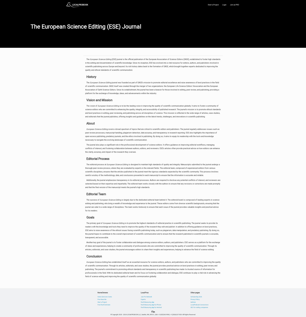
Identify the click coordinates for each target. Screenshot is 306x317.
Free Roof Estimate (104, 305)
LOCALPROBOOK (80, 4)
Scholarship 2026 (196, 297)
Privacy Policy (195, 299)
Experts (143, 299)
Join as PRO (234, 5)
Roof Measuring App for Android (151, 307)
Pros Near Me (102, 299)
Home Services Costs (105, 297)
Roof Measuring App (147, 302)
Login (224, 5)
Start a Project (213, 5)
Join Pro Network (146, 297)
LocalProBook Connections (199, 305)
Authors (193, 302)
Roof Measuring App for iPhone (151, 305)
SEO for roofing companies (199, 307)
